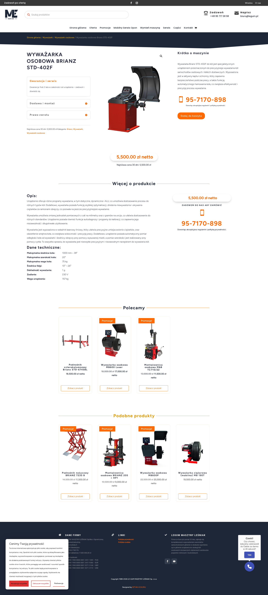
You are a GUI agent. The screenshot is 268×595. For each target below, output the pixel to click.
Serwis (166, 27)
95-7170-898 (206, 99)
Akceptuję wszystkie (19, 584)
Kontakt (188, 27)
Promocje (105, 27)
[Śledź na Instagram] (137, 3)
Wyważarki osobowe (64, 37)
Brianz (69, 129)
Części (177, 27)
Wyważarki (48, 37)
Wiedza (249, 3)
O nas (258, 3)
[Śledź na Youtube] (174, 561)
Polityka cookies (124, 542)
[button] (161, 56)
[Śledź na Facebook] (131, 3)
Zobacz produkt (75, 388)
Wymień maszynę (150, 27)
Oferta (93, 27)
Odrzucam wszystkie (41, 584)
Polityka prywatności (126, 539)
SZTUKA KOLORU (139, 587)
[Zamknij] (260, 535)
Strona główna (78, 27)
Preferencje (58, 583)
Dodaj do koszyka (191, 115)
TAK (249, 555)
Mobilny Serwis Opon (125, 27)
